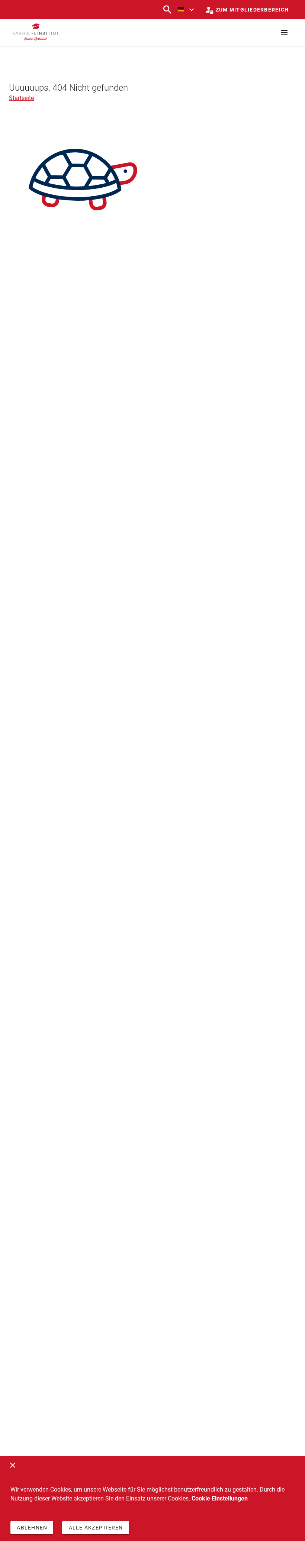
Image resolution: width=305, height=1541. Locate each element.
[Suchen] (167, 10)
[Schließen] (12, 1465)
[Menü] (284, 32)
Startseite (21, 97)
